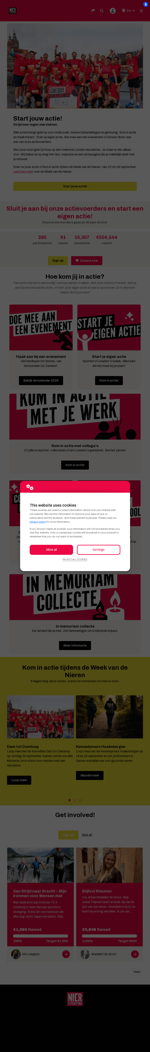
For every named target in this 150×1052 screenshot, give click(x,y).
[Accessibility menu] (145, 4)
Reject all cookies (75, 559)
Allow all (51, 549)
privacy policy (38, 521)
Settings (98, 549)
